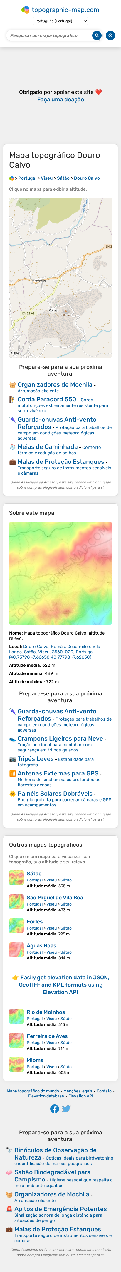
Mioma (35, 1060)
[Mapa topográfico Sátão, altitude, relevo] (16, 879)
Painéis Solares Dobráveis (55, 793)
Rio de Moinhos (46, 1012)
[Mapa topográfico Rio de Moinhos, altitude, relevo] (16, 1018)
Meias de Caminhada (48, 446)
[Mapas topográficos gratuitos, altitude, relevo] (11, 178)
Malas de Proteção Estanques (61, 461)
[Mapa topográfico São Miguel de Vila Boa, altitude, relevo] (16, 903)
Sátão (34, 873)
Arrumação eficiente (38, 390)
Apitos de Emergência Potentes (60, 1209)
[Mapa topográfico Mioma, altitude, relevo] (16, 1066)
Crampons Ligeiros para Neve (60, 738)
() (54, 652)
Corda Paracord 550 (47, 399)
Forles (35, 921)
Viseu (51, 880)
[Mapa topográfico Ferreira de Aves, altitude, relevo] (16, 1042)
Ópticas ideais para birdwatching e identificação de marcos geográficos (63, 1160)
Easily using (64, 984)
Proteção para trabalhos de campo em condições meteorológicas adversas (65, 433)
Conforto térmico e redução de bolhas (59, 450)
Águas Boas (41, 945)
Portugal (35, 880)
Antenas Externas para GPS (58, 773)
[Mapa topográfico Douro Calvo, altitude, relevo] (60, 573)
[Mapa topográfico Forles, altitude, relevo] (16, 927)
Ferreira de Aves (47, 1036)
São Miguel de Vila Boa (55, 897)
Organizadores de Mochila (55, 384)
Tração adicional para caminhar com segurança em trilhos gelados (55, 747)
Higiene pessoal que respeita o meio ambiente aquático (63, 1182)
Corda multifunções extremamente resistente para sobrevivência (63, 405)
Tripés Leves (36, 758)
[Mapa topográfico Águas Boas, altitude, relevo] (16, 951)
